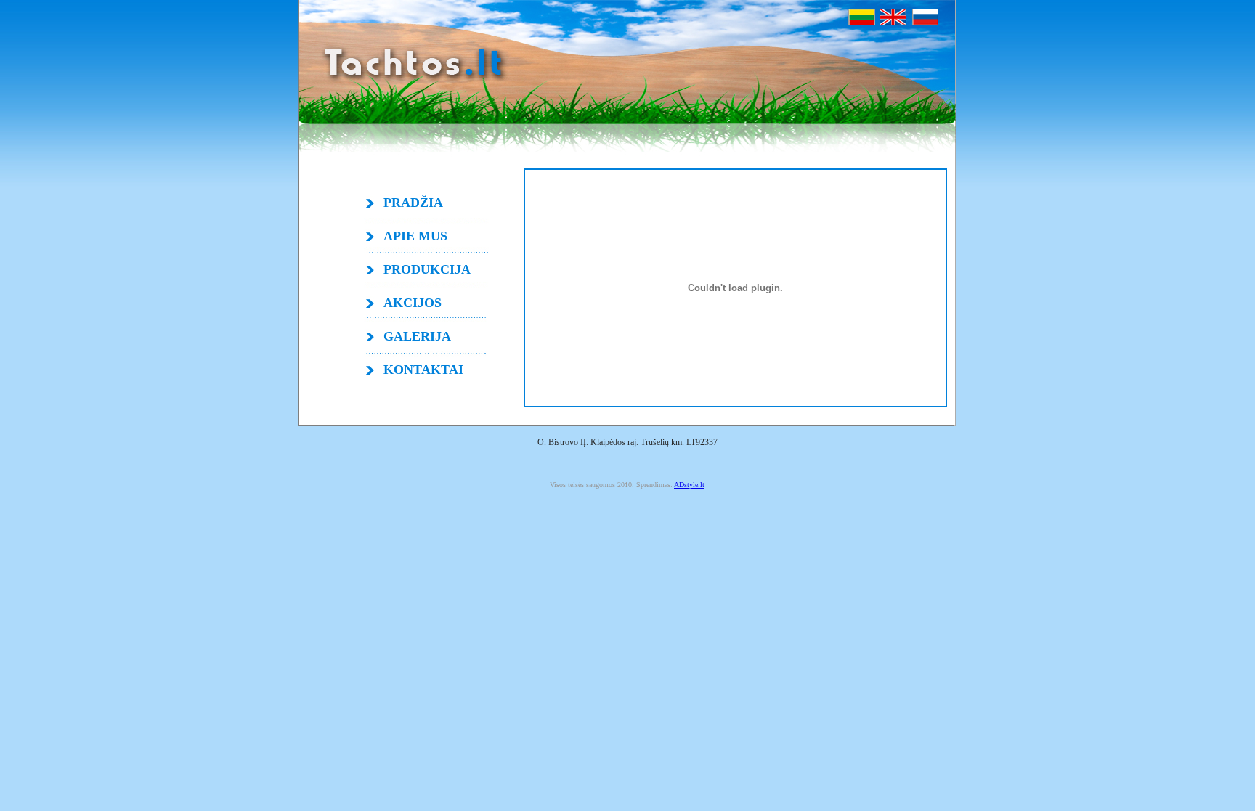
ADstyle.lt (689, 485)
